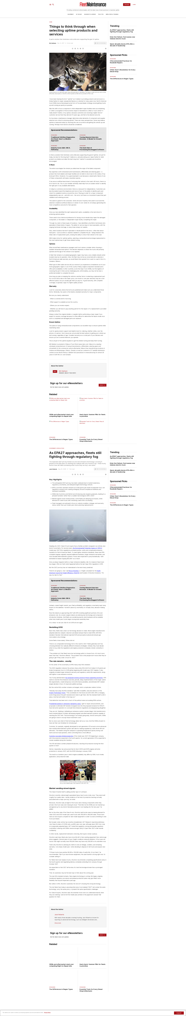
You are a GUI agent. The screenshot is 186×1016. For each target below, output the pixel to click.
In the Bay (79, 14)
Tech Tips (101, 14)
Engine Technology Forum (57, 701)
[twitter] (78, 48)
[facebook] (72, 48)
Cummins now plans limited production (61, 747)
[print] (105, 48)
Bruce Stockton (74, 573)
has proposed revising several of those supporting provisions (84, 683)
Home (50, 22)
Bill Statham (52, 43)
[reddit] (80, 48)
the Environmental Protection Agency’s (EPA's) (87, 548)
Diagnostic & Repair (90, 14)
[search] (53, 4)
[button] (50, 4)
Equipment (71, 14)
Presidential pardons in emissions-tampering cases (65, 712)
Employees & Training (112, 14)
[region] (93, 1013)
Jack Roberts (53, 469)
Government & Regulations (56, 448)
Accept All (179, 1013)
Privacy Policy (47, 1012)
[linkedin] (75, 48)
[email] (83, 48)
